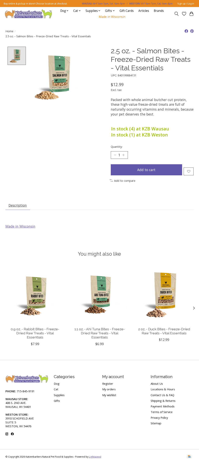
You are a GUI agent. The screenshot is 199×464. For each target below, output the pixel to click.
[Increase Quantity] (123, 155)
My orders (109, 389)
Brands (159, 11)
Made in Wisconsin (112, 17)
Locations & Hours (163, 389)
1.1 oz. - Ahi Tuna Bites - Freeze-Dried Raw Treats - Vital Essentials (99, 333)
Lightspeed (95, 456)
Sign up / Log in (185, 3)
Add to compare (124, 181)
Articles (143, 11)
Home (9, 31)
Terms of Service (162, 412)
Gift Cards (127, 11)
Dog (56, 383)
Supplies (59, 395)
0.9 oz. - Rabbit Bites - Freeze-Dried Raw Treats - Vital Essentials (35, 333)
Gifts (57, 401)
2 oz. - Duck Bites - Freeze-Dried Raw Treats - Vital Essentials (164, 331)
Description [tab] (18, 205)
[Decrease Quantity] (115, 155)
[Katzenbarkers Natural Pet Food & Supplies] (28, 13)
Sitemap (156, 423)
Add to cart (146, 169)
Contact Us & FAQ (162, 395)
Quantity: (116, 147)
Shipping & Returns (163, 401)
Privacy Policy (159, 417)
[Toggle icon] (176, 13)
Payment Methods (163, 406)
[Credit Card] (189, 457)
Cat (56, 389)
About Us (157, 383)
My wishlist (109, 395)
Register (107, 383)
